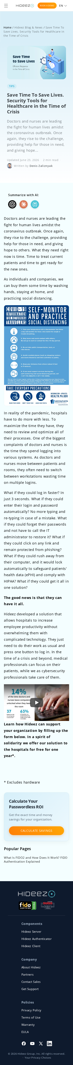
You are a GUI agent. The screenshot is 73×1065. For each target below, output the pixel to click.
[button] (6, 5)
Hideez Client (30, 946)
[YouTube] (32, 1043)
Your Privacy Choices (38, 1057)
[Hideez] (36, 894)
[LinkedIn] (49, 1043)
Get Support (30, 989)
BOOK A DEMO (47, 5)
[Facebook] (23, 1043)
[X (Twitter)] (40, 1043)
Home (7, 27)
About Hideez (31, 967)
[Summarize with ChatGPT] (12, 204)
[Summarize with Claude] (23, 204)
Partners (27, 974)
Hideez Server (31, 931)
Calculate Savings (36, 831)
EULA (25, 1032)
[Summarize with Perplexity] (35, 204)
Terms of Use (30, 1017)
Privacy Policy (31, 1010)
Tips (12, 86)
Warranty (28, 1025)
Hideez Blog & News (28, 27)
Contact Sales (31, 982)
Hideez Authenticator (36, 939)
